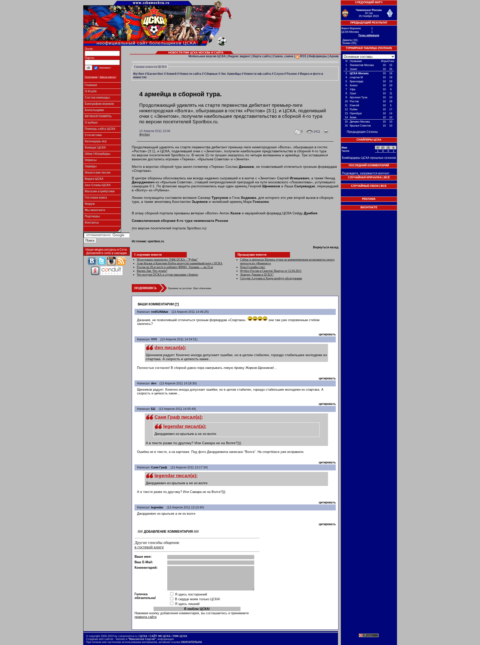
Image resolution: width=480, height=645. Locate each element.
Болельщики (94, 110)
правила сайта (145, 617)
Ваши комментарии (156, 304)
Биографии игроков (99, 104)
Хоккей (171, 74)
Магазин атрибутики (99, 191)
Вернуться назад (325, 247)
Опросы (90, 160)
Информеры (317, 56)
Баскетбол (155, 74)
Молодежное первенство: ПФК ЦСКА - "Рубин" (167, 259)
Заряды (90, 166)
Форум (90, 204)
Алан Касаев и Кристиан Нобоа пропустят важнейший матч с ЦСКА (179, 263)
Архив (333, 56)
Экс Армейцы (231, 74)
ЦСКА (143, 635)
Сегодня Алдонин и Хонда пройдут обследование (271, 278)
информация (166, 638)
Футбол (138, 74)
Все (387, 177)
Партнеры (92, 216)
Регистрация (91, 77)
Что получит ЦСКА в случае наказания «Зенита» (167, 274)
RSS (302, 56)
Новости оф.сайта (257, 74)
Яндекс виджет (239, 56)
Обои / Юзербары (97, 154)
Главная (91, 85)
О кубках (91, 122)
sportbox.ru (156, 241)
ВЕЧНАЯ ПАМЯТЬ (98, 116)
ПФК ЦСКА (180, 635)
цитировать (327, 334)
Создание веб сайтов (99, 638)
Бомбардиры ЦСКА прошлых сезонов (369, 158)
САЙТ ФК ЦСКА (160, 635)
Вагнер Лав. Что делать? (152, 271)
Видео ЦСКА (94, 179)
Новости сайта (190, 74)
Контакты (92, 222)
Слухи (279, 74)
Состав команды (97, 97)
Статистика (93, 135)
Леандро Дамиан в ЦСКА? (257, 274)
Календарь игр (95, 141)
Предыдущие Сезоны (362, 132)
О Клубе (91, 91)
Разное (291, 74)
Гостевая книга (96, 197)
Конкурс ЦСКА (95, 147)
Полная (385, 48)
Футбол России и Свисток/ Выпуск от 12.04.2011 (271, 271)
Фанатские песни (97, 172)
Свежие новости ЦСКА (150, 67)
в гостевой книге (149, 547)
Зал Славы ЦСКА (98, 185)
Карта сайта (262, 56)
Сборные (211, 74)
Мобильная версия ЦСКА (207, 56)
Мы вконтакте (95, 210)
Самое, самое (283, 56)
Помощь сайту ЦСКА (100, 129)
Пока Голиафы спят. (252, 267)
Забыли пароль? (108, 77)
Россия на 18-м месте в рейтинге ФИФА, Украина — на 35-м (175, 267)
